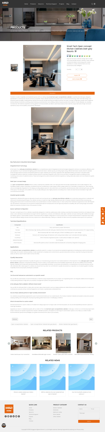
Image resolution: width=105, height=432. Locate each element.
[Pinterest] (19, 416)
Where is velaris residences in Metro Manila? (23, 393)
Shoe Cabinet (56, 414)
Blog (68, 4)
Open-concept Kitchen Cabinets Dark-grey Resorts (43, 324)
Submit (89, 421)
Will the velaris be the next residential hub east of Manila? (52, 393)
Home (26, 4)
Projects (61, 4)
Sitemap (60, 429)
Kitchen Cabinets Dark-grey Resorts (68, 324)
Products (33, 4)
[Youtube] (14, 416)
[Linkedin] (8, 416)
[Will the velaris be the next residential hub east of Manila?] (53, 377)
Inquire (76, 75)
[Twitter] (11, 416)
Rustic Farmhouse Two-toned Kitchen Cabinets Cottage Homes (21, 354)
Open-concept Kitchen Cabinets (19, 324)
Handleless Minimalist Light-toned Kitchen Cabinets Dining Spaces (42, 354)
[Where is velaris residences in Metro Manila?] (23, 377)
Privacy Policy (80, 429)
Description (52, 93)
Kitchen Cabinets (57, 408)
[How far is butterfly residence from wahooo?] (81, 377)
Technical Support (51, 4)
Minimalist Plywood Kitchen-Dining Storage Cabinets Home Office (84, 354)
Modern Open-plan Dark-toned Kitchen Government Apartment (63, 354)
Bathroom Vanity (57, 412)
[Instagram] (16, 416)
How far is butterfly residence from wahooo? (81, 393)
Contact (74, 4)
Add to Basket (76, 79)
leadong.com (73, 429)
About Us (41, 4)
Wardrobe (55, 410)
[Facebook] (6, 416)
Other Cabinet (56, 416)
